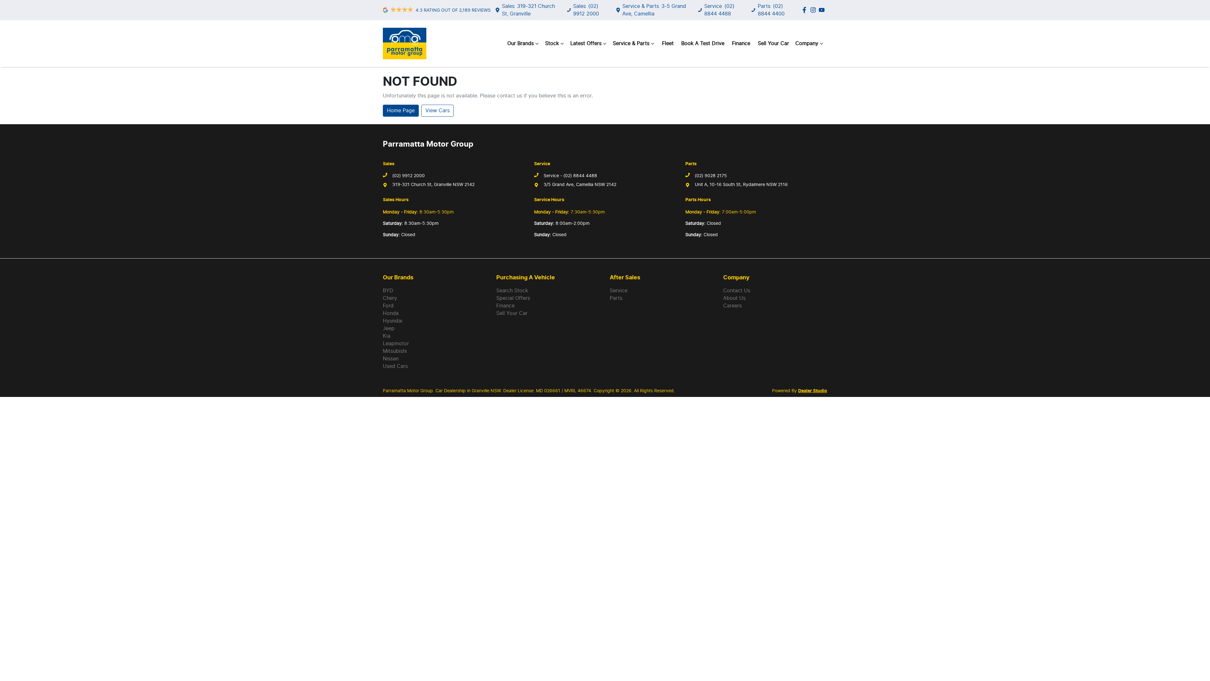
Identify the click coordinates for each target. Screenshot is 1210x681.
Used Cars (395, 366)
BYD (388, 290)
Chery (390, 298)
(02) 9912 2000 (408, 176)
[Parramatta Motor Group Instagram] (814, 10)
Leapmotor (396, 343)
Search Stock (512, 290)
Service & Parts (631, 43)
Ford (388, 305)
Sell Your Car (773, 43)
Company (806, 43)
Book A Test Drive (702, 43)
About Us (734, 298)
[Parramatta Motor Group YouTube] (823, 10)
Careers (732, 305)
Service (618, 290)
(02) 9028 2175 (711, 176)
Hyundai (392, 320)
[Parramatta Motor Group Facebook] (805, 10)
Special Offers (513, 298)
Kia (386, 336)
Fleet (668, 43)
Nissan (391, 358)
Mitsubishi (395, 351)
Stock (552, 43)
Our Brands (520, 43)
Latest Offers (586, 43)
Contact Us (736, 290)
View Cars (437, 110)
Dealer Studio (812, 391)
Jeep (389, 328)
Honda (391, 313)
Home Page (401, 110)
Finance (741, 43)
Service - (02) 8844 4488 (570, 176)
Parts (616, 298)
